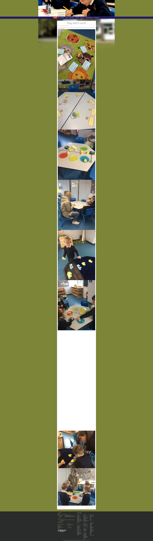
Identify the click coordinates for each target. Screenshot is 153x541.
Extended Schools (79, 517)
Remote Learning (92, 515)
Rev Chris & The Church (79, 533)
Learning (66, 17)
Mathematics (91, 523)
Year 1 (90, 517)
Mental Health (85, 537)
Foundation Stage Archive (64, 506)
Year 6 (90, 520)
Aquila (77, 516)
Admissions (78, 515)
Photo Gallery (85, 530)
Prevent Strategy (85, 536)
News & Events (72, 17)
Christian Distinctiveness (89, 17)
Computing (91, 529)
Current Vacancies (69, 527)
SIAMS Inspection (79, 532)
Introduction (85, 523)
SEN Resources (85, 521)
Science (90, 528)
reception (66, 25)
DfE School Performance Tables (61, 524)
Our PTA (78, 518)
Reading (91, 524)
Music (90, 533)
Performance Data (79, 519)
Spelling (91, 526)
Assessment (85, 515)
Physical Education (92, 535)
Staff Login (96, 17)
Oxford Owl (59, 528)
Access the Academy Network (70, 524)
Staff (77, 521)
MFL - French (91, 532)
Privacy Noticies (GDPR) (79, 520)
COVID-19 (85, 528)
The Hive (91, 516)
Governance (82, 17)
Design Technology (92, 530)
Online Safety (85, 534)
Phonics (91, 525)
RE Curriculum (78, 528)
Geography (91, 531)
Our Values (78, 530)
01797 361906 (60, 520)
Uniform (78, 522)
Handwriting (91, 527)
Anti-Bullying (85, 535)
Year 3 (90, 518)
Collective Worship (79, 529)
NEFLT (84, 538)
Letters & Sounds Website (60, 527)
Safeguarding (85, 533)
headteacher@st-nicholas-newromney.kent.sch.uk (70, 516)
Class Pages (77, 17)
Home (58, 17)
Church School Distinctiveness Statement (78, 527)
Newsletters (85, 529)
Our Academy (62, 17)
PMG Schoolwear (59, 525)
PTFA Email (59, 526)
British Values (78, 534)
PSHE (90, 534)
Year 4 (90, 519)
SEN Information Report (86, 520)
